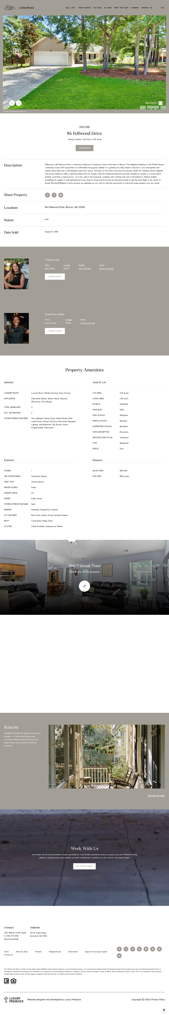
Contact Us (146, 8)
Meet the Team (121, 8)
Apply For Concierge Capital (96, 952)
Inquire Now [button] (84, 148)
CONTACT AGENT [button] (55, 276)
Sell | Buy (71, 8)
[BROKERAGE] (119, 955)
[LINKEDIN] (132, 949)
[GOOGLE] (152, 949)
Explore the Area (156, 796)
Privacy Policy (158, 999)
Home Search (84, 8)
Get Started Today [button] (84, 866)
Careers (135, 8)
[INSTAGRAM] (125, 949)
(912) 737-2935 (85, 269)
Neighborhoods (55, 952)
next (19, 103)
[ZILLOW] (159, 949)
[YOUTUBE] (146, 949)
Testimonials (73, 952)
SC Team (108, 8)
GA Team (98, 8)
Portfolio (38, 952)
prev (12, 103)
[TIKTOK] (139, 949)
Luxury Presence (73, 999)
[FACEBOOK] (119, 949)
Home (6, 952)
